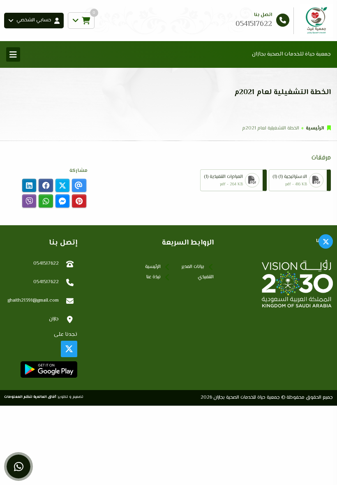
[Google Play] (49, 369)
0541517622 (46, 264)
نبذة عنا (153, 277)
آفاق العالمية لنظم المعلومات (30, 397)
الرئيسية (315, 128)
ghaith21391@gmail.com (33, 301)
